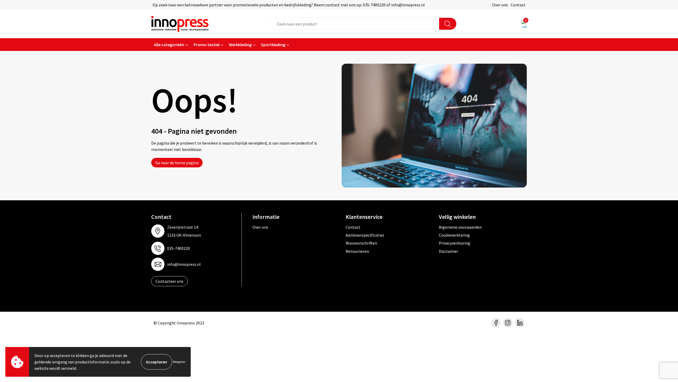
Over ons (500, 4)
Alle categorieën (169, 44)
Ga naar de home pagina (177, 162)
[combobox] (355, 24)
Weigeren (179, 362)
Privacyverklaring (454, 243)
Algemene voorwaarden (460, 227)
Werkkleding (240, 44)
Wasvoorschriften (361, 243)
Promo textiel (207, 44)
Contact (518, 4)
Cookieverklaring (454, 235)
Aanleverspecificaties (365, 235)
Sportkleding (273, 44)
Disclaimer (448, 251)
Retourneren (357, 251)
